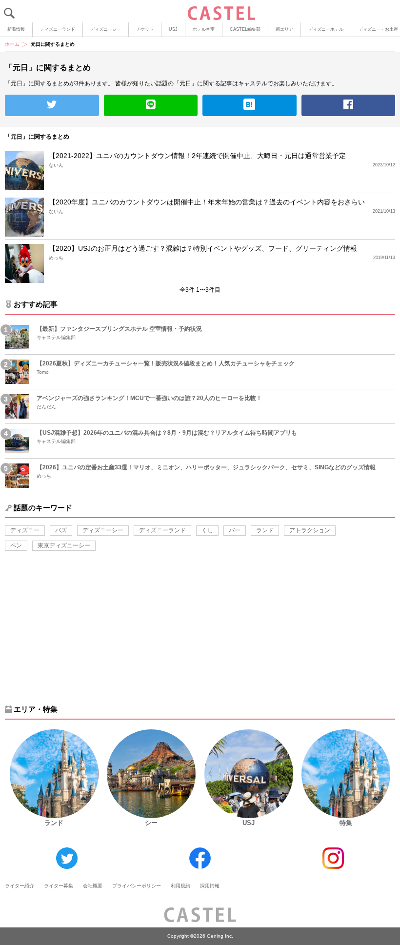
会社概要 (92, 885)
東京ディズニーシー (64, 545)
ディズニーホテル (325, 29)
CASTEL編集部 (245, 29)
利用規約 (180, 885)
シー (151, 822)
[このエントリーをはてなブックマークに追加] (249, 105)
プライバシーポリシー (136, 885)
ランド (265, 530)
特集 (346, 822)
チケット (145, 29)
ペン (16, 545)
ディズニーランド (57, 29)
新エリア (284, 29)
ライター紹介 (19, 885)
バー (234, 530)
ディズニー (25, 530)
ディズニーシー (105, 29)
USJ (173, 29)
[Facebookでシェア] (348, 105)
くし (207, 530)
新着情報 (16, 29)
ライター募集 (58, 885)
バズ (61, 530)
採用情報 (210, 885)
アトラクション (309, 530)
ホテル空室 (204, 29)
